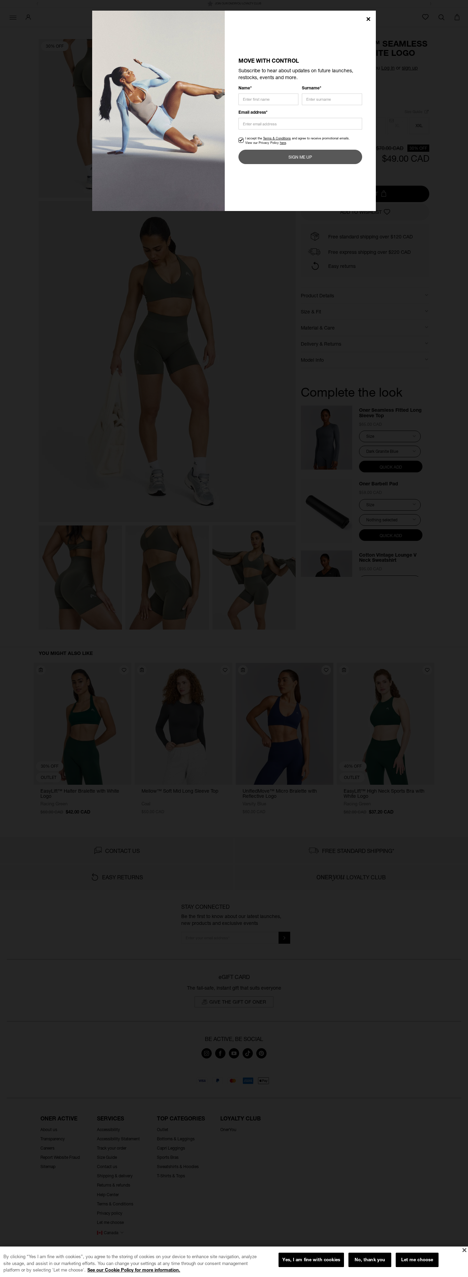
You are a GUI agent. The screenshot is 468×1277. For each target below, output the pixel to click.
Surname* (311, 87)
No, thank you (370, 1259)
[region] (234, 1262)
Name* (245, 87)
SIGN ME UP (300, 157)
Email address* (253, 112)
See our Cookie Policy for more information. (133, 1270)
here (283, 143)
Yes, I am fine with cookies (311, 1259)
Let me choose (417, 1259)
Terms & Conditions (277, 138)
